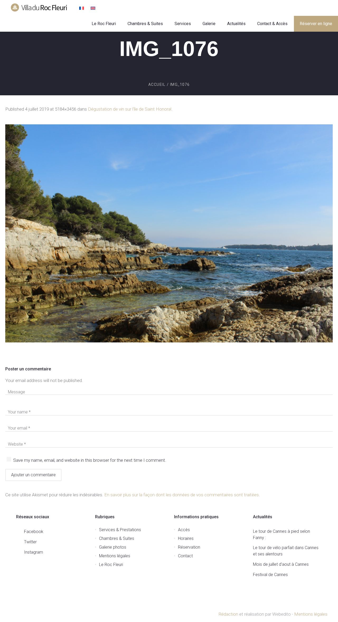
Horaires (186, 538)
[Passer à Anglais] (94, 8)
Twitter (30, 541)
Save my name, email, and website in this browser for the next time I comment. (89, 460)
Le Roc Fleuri (111, 564)
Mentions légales (114, 555)
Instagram (33, 552)
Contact (185, 555)
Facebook (33, 531)
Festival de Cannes (270, 574)
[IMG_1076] (169, 233)
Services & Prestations (120, 529)
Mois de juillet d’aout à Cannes (281, 564)
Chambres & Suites (116, 538)
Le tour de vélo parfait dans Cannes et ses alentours (285, 551)
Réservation (189, 547)
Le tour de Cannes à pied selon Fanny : (281, 534)
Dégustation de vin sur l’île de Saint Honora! (129, 109)
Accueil (157, 84)
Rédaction (228, 614)
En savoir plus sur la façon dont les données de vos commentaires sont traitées (181, 494)
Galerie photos (112, 547)
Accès (184, 529)
